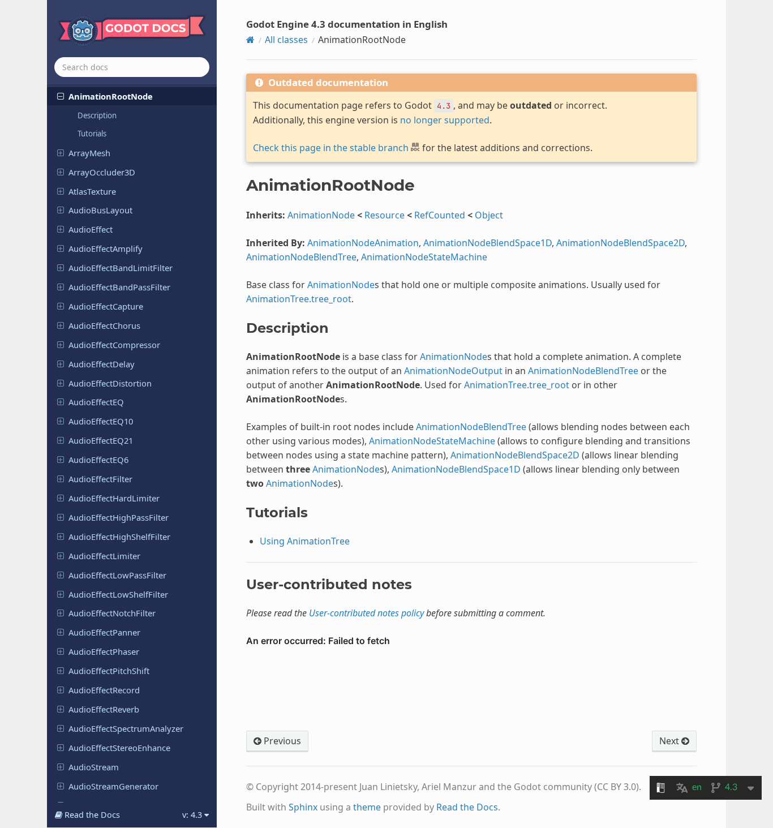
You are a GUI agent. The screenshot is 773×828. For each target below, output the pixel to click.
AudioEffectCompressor (114, 344)
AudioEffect (90, 229)
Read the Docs (467, 807)
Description (97, 115)
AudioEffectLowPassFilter (117, 575)
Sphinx (303, 807)
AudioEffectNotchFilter (112, 613)
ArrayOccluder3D (101, 172)
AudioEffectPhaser (103, 651)
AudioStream (93, 767)
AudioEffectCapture (105, 306)
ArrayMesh (89, 152)
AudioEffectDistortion (110, 383)
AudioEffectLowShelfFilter (118, 594)
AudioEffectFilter (100, 478)
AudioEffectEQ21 (100, 440)
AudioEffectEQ (96, 401)
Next (670, 741)
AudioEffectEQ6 (98, 459)
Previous (281, 741)
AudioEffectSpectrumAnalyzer (125, 728)
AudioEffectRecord (104, 690)
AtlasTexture (92, 191)
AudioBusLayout (100, 210)
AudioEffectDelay (101, 364)
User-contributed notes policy (366, 613)
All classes (286, 39)
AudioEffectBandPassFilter (119, 287)
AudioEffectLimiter (104, 555)
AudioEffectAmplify (105, 248)
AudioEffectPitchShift (108, 670)
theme (367, 807)
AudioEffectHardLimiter (114, 498)
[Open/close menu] (60, 96)
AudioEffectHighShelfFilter (119, 536)
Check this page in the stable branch (331, 147)
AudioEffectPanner (104, 632)
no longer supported (444, 120)
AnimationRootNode (110, 96)
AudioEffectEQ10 (100, 421)
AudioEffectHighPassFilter (118, 517)
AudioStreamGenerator (113, 786)
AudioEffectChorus (104, 325)
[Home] (250, 39)
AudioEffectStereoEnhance (119, 747)
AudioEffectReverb (103, 709)
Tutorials (92, 133)
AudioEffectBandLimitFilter (120, 267)
